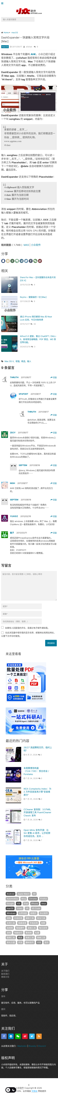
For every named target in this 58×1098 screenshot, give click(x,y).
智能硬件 (20, 928)
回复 (54, 377)
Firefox (43, 898)
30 (34, 324)
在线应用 (18, 918)
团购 (9, 918)
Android (10, 894)
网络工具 (41, 937)
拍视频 (10, 928)
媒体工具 (30, 918)
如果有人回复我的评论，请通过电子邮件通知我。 (27, 628)
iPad (26, 903)
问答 (39, 942)
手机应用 (34, 923)
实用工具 (11, 923)
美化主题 (11, 942)
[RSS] (39, 1036)
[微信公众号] (18, 1036)
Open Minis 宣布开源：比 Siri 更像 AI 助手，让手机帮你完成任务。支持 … (37, 833)
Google (10, 903)
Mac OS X (9, 361)
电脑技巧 (18, 932)
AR (34, 894)
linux (43, 903)
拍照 (43, 923)
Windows (11, 913)
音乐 (47, 942)
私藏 (37, 932)
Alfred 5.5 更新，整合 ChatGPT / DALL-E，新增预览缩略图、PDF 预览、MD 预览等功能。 (38, 339)
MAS (26, 245)
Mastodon (22, 1046)
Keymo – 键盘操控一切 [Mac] (33, 297)
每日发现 (43, 928)
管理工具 (11, 937)
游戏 (9, 932)
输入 (29, 361)
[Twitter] (32, 1036)
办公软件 (44, 913)
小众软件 (36, 245)
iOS (18, 903)
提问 (3, 1009)
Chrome (33, 898)
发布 (3, 996)
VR (27, 908)
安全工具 (41, 918)
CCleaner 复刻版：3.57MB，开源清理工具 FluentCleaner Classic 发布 (38, 812)
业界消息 (23, 913)
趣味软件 (30, 942)
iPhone (34, 903)
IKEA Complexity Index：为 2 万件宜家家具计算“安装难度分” (37, 791)
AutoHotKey (12, 898)
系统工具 (30, 937)
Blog (23, 898)
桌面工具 (32, 928)
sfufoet (29, 46)
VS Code (36, 908)
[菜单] (3, 3)
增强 (18, 361)
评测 (20, 942)
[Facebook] (4, 1036)
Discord (42, 1046)
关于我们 (5, 970)
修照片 (33, 913)
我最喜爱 (22, 923)
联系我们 (5, 973)
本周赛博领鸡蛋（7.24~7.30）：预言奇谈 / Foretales (36, 771)
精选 (23, 361)
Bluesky (32, 1046)
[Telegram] (11, 1036)
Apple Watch (24, 894)
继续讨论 (5, 977)
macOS (5, 46)
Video (19, 908)
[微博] (25, 1036)
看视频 (29, 932)
